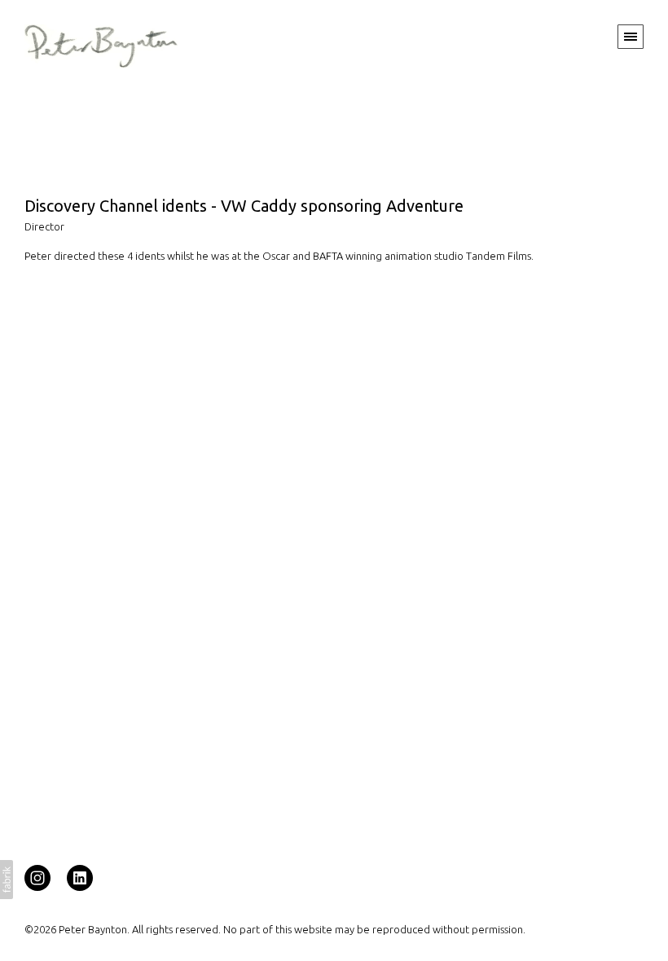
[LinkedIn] (80, 877)
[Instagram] (37, 877)
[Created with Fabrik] (6, 879)
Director (44, 226)
